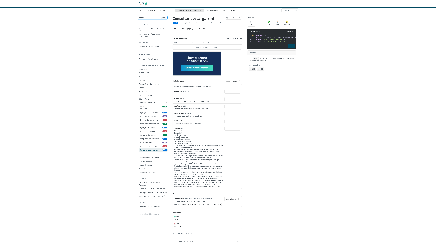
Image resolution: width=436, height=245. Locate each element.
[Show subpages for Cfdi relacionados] (166, 161)
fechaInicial (178, 113)
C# (269, 24)
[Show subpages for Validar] (166, 88)
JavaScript (287, 24)
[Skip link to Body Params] (171, 81)
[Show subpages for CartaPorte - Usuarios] (166, 173)
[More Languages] (294, 23)
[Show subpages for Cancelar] (166, 80)
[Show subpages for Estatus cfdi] (166, 91)
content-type (179, 198)
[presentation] (285, 38)
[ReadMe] (154, 214)
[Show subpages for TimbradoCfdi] (166, 73)
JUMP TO (152, 18)
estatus (177, 128)
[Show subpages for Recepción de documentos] (166, 84)
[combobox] (232, 92)
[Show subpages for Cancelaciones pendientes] (166, 158)
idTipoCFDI (178, 98)
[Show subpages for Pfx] (166, 154)
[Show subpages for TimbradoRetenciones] (166, 76)
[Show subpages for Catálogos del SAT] (166, 95)
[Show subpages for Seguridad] (166, 69)
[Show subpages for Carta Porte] (166, 169)
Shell (251, 24)
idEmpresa (178, 91)
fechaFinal (178, 121)
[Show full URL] (237, 23)
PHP (260, 24)
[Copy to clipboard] (240, 23)
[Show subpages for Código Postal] (166, 99)
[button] (197, 63)
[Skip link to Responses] (171, 212)
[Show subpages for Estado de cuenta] (166, 165)
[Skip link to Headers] (171, 193)
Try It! (291, 46)
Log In (295, 4)
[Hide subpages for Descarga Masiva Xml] (166, 103)
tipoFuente (178, 106)
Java (277, 24)
